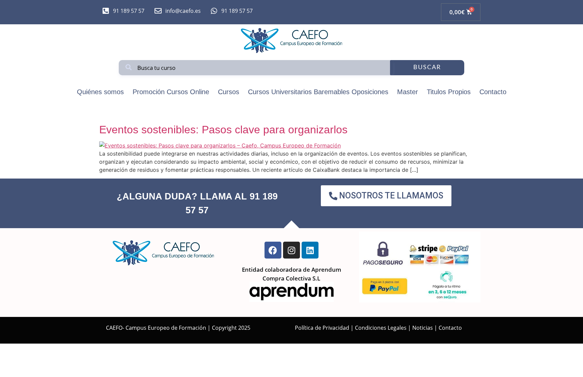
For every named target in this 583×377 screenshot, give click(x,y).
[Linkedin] (310, 250)
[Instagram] (291, 250)
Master (407, 92)
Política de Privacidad (322, 327)
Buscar (427, 67)
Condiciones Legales (381, 327)
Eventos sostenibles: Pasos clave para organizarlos (223, 130)
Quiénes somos (100, 92)
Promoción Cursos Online (171, 92)
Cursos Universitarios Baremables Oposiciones (318, 92)
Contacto (492, 92)
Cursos (228, 92)
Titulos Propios (449, 92)
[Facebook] (273, 250)
